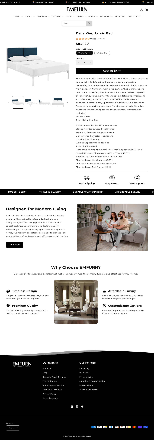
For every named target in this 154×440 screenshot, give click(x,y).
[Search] (89, 23)
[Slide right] (67, 102)
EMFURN (72, 436)
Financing (84, 368)
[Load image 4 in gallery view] (58, 102)
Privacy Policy (49, 394)
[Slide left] (8, 102)
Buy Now (15, 245)
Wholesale (84, 373)
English (12, 428)
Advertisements (50, 398)
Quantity (80, 58)
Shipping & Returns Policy (92, 381)
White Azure (84, 53)
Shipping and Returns (53, 385)
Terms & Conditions (52, 390)
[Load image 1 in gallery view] (18, 102)
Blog (45, 373)
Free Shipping (50, 381)
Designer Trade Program (55, 377)
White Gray (102, 53)
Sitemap (47, 368)
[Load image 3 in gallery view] (44, 102)
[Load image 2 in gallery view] (31, 102)
